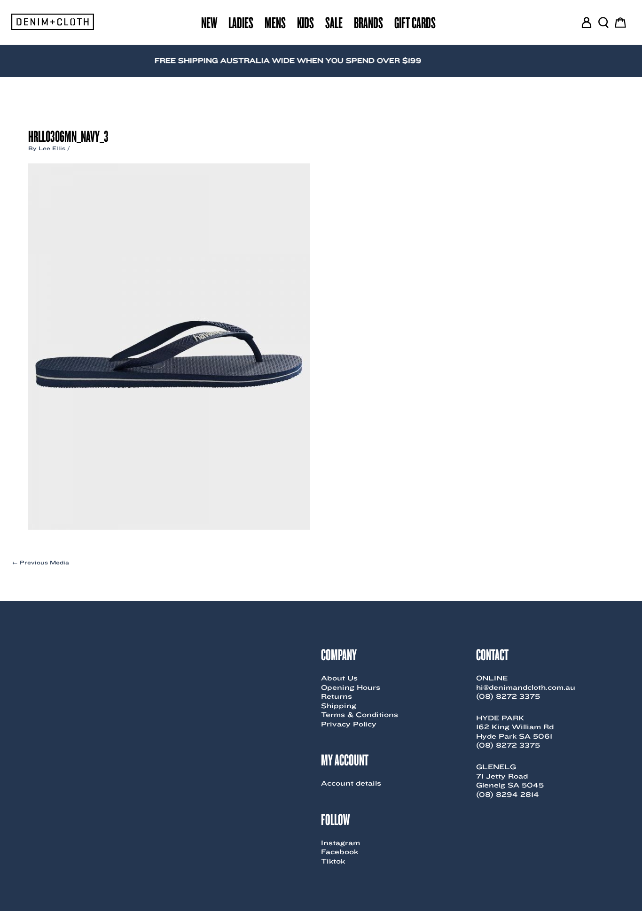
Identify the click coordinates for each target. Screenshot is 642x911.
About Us (339, 678)
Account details (351, 783)
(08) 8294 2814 (507, 794)
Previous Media (40, 562)
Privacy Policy (348, 724)
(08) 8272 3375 (508, 696)
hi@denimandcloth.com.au (525, 687)
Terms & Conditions (359, 714)
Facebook (339, 852)
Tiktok (333, 861)
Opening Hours (350, 687)
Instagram (340, 843)
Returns (336, 696)
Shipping (338, 706)
